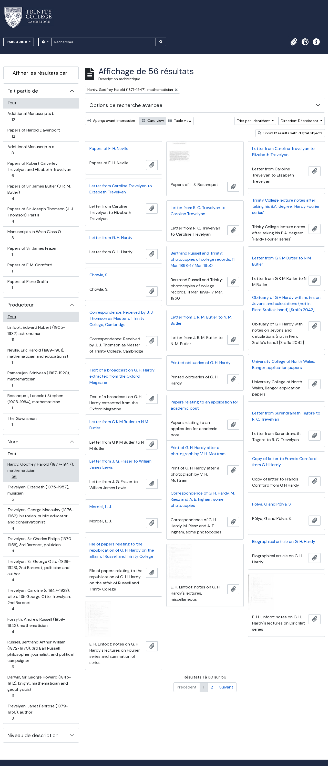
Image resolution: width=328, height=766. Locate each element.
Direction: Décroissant (300, 120)
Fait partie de (22, 90)
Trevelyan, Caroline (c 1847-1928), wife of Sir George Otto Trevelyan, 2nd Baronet (39, 599)
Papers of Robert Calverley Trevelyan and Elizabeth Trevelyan (39, 169)
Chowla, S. (98, 275)
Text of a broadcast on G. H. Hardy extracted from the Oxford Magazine (122, 376)
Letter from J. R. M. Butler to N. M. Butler (201, 320)
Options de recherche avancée (125, 105)
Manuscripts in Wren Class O (34, 234)
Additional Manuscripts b (31, 116)
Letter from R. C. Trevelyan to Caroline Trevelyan (198, 210)
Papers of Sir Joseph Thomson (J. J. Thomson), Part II (40, 215)
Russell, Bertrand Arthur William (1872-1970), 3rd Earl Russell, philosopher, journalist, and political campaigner (40, 654)
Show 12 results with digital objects (292, 133)
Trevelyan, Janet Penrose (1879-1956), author (37, 712)
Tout (11, 103)
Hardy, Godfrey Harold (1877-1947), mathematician (40, 470)
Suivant (226, 687)
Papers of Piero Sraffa (27, 284)
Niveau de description (32, 735)
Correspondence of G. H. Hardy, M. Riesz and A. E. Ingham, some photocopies (203, 499)
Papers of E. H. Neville (108, 148)
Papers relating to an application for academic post (204, 405)
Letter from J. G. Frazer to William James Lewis (120, 464)
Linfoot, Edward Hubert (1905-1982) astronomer (36, 333)
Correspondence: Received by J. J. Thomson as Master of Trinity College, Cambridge (121, 318)
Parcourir (17, 42)
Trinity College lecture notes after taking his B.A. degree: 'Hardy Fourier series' (286, 206)
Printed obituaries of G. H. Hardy (201, 362)
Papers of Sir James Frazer (32, 251)
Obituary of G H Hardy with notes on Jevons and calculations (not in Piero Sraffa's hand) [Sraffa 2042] (286, 303)
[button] (293, 42)
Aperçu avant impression (113, 120)
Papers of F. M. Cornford (29, 268)
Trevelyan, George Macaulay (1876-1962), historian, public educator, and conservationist (40, 519)
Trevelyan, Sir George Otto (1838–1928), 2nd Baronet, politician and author (39, 571)
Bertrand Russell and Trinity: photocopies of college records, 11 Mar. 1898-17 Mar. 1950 (202, 259)
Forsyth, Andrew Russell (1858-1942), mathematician (36, 625)
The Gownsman (22, 421)
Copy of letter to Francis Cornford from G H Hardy (284, 461)
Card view (155, 120)
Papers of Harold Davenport (33, 133)
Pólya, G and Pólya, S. (272, 504)
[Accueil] (31, 17)
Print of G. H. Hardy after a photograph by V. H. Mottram (198, 450)
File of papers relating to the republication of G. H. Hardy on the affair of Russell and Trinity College (121, 550)
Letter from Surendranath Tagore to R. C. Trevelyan (286, 416)
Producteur (20, 304)
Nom (12, 441)
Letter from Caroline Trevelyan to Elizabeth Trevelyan (283, 151)
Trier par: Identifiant (254, 120)
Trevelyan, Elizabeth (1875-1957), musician (38, 493)
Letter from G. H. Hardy (110, 237)
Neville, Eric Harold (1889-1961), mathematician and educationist (37, 356)
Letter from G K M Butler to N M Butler (281, 261)
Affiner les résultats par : (41, 73)
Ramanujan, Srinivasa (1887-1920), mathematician (38, 379)
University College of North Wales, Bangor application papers (283, 364)
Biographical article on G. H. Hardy (283, 541)
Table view (182, 120)
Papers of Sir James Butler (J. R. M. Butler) (39, 192)
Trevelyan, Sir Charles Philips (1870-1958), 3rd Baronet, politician (40, 545)
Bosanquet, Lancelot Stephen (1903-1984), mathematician (35, 402)
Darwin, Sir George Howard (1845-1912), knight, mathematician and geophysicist (39, 686)
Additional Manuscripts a (30, 150)
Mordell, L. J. (100, 506)
